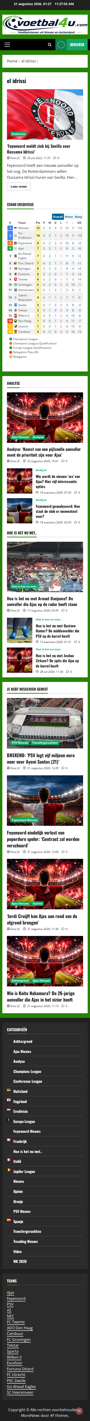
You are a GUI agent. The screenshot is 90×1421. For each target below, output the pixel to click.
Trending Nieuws (25, 1241)
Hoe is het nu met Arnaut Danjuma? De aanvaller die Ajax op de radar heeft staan (42, 601)
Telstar (13, 1345)
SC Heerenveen (20, 1392)
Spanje (18, 1221)
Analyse (38, 437)
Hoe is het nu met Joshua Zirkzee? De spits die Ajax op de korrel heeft (19, 660)
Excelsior (14, 1362)
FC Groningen (19, 1339)
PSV (10, 1304)
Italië (17, 1161)
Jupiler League (24, 1171)
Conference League (27, 1081)
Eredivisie (18, 134)
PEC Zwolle (16, 1380)
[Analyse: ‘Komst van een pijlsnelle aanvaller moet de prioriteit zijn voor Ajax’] (45, 417)
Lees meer (21, 187)
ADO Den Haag (20, 1327)
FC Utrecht (16, 1374)
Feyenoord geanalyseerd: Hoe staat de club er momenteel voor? (19, 510)
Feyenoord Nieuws (24, 820)
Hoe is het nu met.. (24, 586)
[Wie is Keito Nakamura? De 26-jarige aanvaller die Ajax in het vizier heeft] (45, 961)
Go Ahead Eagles (21, 1386)
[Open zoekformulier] (49, 44)
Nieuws (18, 1181)
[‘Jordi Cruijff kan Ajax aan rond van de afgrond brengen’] (45, 884)
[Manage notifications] (79, 1411)
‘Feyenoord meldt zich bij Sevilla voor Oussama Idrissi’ (45, 114)
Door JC (15, 158)
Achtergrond (20, 981)
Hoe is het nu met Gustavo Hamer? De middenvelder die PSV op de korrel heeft (19, 630)
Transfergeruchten (45, 743)
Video (17, 1251)
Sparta (12, 1351)
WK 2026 (20, 1261)
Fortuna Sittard (20, 1368)
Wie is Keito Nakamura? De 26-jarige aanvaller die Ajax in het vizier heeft (41, 996)
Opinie (37, 903)
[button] (7, 45)
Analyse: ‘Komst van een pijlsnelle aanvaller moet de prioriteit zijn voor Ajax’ (44, 452)
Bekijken (77, 44)
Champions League (27, 1071)
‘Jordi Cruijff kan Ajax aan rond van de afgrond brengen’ (42, 919)
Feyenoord (16, 1298)
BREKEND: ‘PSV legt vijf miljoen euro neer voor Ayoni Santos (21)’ (41, 758)
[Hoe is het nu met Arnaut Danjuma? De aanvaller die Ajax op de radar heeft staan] (45, 567)
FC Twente (16, 1321)
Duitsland (20, 1091)
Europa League (24, 1121)
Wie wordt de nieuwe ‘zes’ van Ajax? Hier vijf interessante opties (19, 481)
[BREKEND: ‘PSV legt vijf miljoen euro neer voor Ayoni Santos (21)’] (45, 723)
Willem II (14, 1357)
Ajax (10, 1292)
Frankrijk (20, 1141)
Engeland (20, 1101)
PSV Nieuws (20, 743)
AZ (9, 1310)
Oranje (18, 1201)
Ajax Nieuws (20, 437)
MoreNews (30, 1415)
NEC (10, 1316)
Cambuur (15, 1333)
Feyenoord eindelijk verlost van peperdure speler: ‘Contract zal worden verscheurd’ (43, 839)
